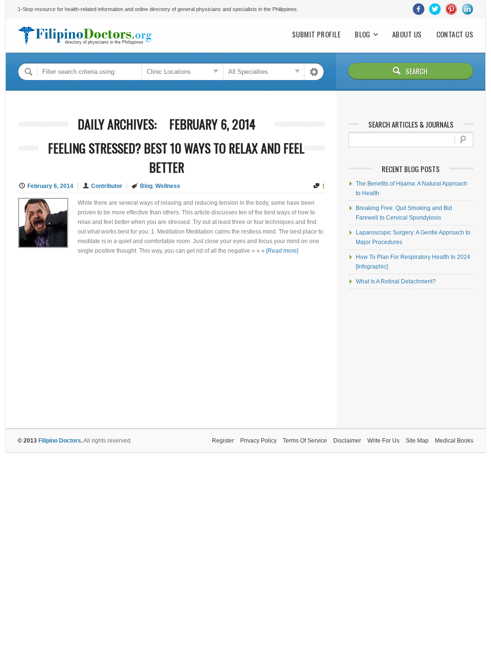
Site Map (417, 440)
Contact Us (455, 34)
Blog (363, 34)
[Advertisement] (411, 359)
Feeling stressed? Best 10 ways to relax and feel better (176, 157)
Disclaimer (347, 440)
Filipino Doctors (59, 440)
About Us (407, 34)
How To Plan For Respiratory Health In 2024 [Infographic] (413, 262)
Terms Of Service (305, 440)
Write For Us (383, 440)
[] (282, 250)
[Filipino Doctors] (85, 35)
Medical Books (454, 440)
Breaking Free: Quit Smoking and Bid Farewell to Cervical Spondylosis (404, 213)
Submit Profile (316, 34)
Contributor (106, 186)
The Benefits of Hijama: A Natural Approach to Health (412, 188)
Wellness (167, 186)
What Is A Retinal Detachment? (396, 281)
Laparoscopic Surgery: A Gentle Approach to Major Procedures (413, 237)
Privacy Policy (258, 440)
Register (223, 440)
